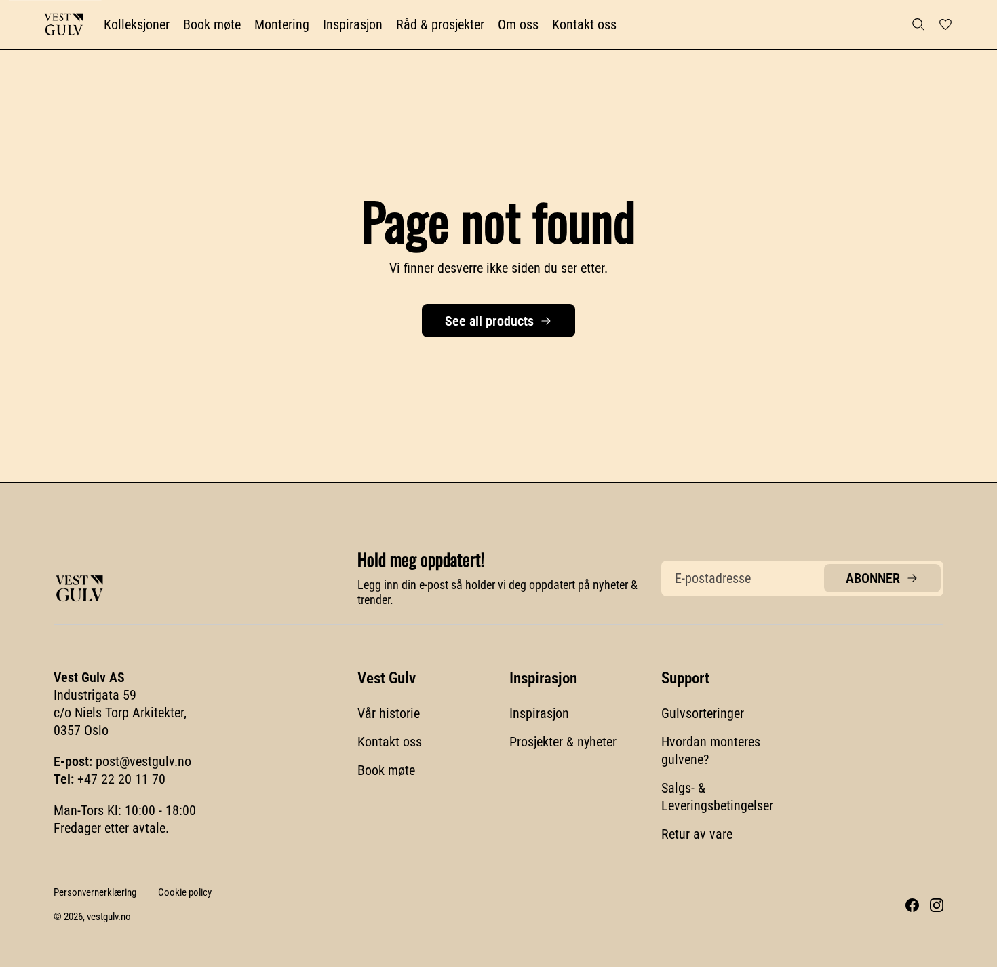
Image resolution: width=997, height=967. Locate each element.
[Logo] (63, 24)
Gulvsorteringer (702, 713)
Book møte (212, 24)
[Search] (918, 24)
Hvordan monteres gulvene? (710, 750)
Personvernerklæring (95, 892)
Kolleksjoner (137, 24)
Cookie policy (185, 892)
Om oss (518, 24)
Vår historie (388, 713)
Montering (281, 24)
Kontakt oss (584, 24)
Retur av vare (696, 834)
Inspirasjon (353, 24)
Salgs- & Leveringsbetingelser (717, 797)
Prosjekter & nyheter (563, 742)
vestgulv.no (109, 917)
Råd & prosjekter (440, 24)
